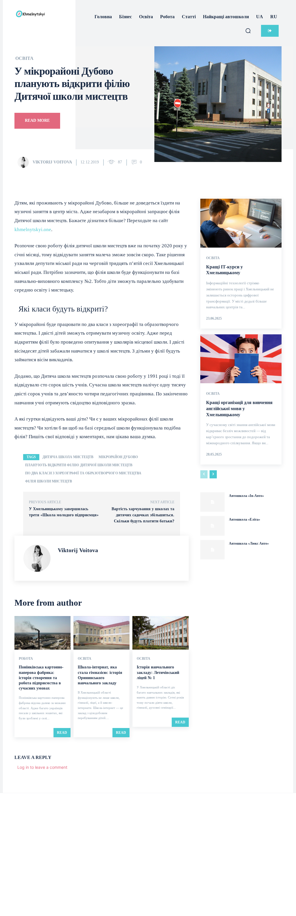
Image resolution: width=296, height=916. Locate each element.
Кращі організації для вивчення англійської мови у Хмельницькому (239, 408)
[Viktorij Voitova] (24, 162)
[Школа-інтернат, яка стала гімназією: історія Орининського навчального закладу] (101, 633)
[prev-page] (204, 474)
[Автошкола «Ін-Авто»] (212, 502)
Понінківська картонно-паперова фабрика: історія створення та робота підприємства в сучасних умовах (41, 677)
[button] (248, 30)
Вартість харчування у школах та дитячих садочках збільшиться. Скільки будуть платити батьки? (143, 515)
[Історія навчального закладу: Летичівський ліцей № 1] (160, 633)
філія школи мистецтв (48, 481)
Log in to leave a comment (42, 767)
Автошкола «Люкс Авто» (249, 543)
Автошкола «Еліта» (244, 519)
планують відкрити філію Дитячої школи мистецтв (78, 465)
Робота (26, 658)
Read (62, 733)
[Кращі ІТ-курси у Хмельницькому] (241, 223)
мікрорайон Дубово (118, 457)
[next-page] (213, 474)
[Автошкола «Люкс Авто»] (212, 550)
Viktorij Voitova (52, 162)
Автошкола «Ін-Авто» (246, 496)
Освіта (24, 58)
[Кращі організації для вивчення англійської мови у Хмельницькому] (241, 358)
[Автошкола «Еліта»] (212, 526)
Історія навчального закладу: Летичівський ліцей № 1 (158, 672)
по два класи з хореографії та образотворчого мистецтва (83, 473)
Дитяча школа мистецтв (67, 457)
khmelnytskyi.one (32, 229)
